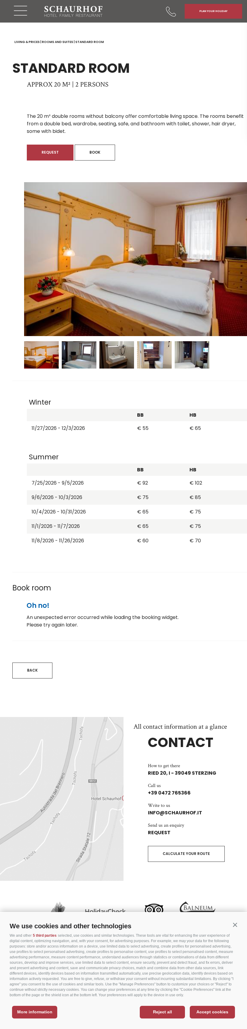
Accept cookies (212, 1011)
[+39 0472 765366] (171, 11)
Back (32, 670)
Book (94, 152)
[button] (235, 924)
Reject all (162, 1011)
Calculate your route (186, 853)
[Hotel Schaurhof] (73, 11)
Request (50, 152)
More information (34, 1011)
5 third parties (45, 935)
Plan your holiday (213, 11)
